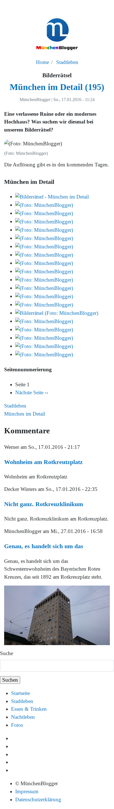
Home (42, 62)
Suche (6, 653)
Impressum (26, 791)
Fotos (17, 725)
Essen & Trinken (29, 709)
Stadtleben (67, 62)
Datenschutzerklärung (38, 799)
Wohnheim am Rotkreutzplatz (43, 461)
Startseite (20, 693)
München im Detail (24, 414)
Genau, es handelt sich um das (43, 546)
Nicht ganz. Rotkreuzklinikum (43, 504)
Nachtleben (23, 717)
